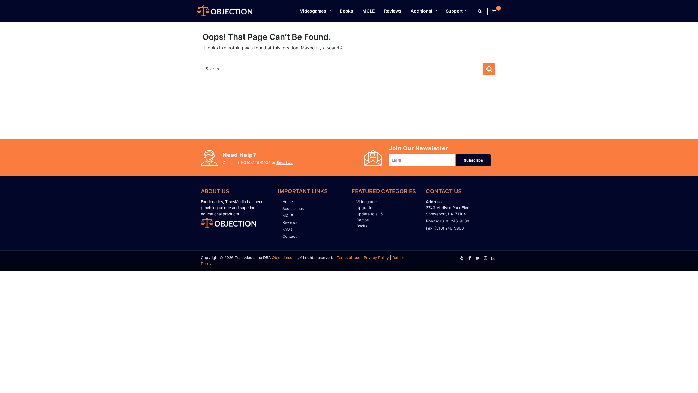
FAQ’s (287, 229)
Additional (421, 11)
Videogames (313, 11)
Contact (289, 236)
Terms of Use (348, 257)
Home (287, 201)
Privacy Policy (376, 257)
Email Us (284, 162)
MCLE (368, 11)
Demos (362, 220)
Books (346, 11)
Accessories (293, 208)
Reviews (392, 11)
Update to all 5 (369, 214)
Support (454, 11)
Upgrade (364, 207)
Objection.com (285, 257)
